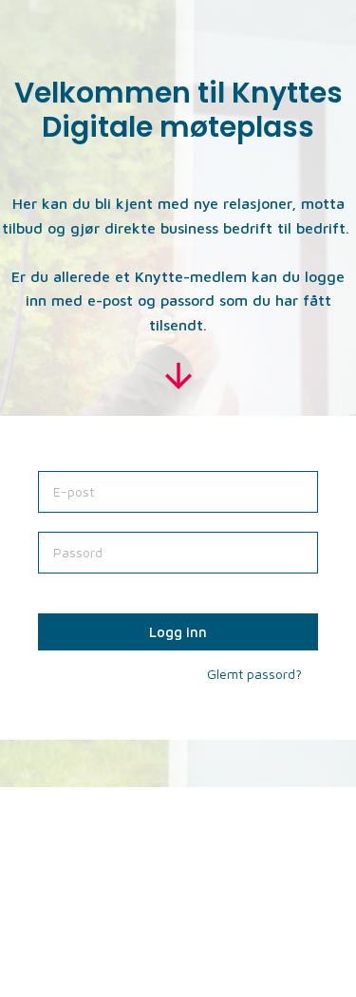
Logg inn (178, 632)
